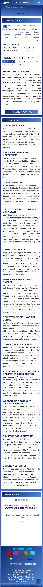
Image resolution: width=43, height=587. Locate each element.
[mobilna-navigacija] (39, 3)
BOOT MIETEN (23, 2)
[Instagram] (16, 552)
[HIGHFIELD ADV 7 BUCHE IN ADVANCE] (19, 110)
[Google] (24, 551)
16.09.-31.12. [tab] (21, 64)
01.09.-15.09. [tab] (8, 64)
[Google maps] (27, 552)
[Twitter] (32, 552)
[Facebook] (21, 552)
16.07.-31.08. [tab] (34, 62)
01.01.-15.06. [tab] (8, 62)
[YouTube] (11, 552)
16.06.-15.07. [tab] (21, 62)
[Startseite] (5, 2)
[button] (5, 20)
